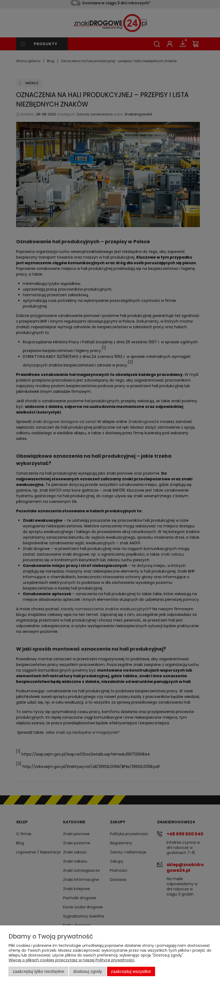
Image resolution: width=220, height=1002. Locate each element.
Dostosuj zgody (87, 971)
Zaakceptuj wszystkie (131, 971)
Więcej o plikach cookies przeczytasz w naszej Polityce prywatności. (72, 960)
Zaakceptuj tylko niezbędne (38, 971)
